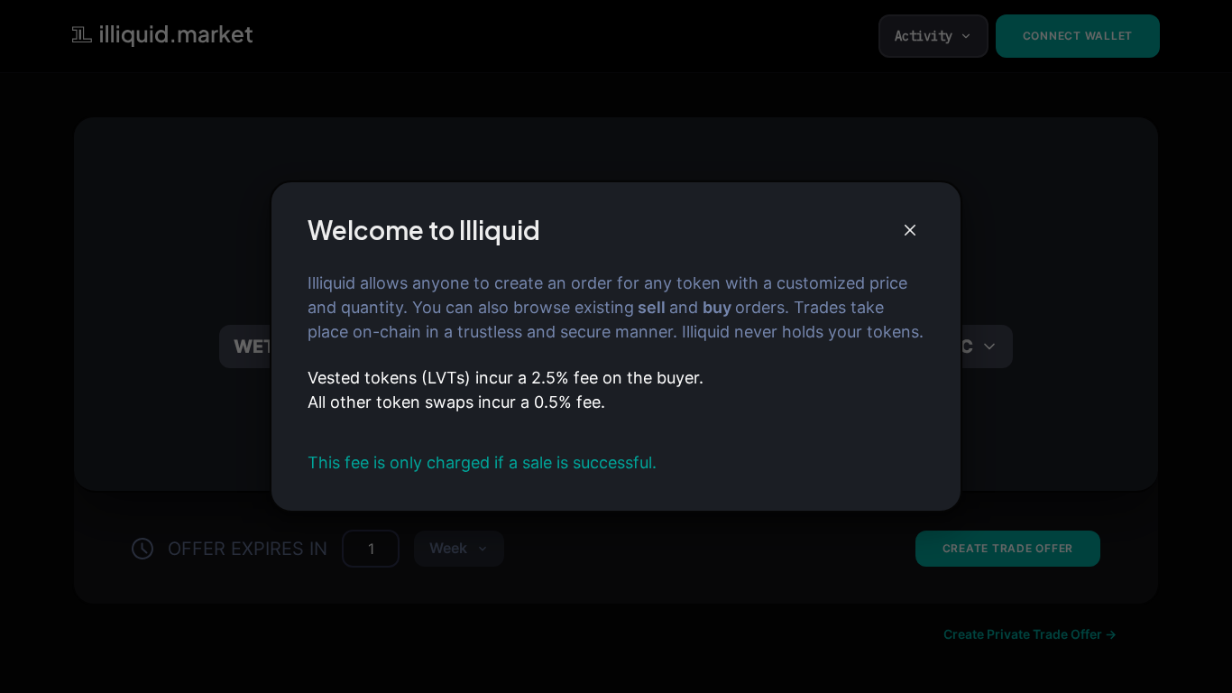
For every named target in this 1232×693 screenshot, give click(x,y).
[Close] (910, 230)
